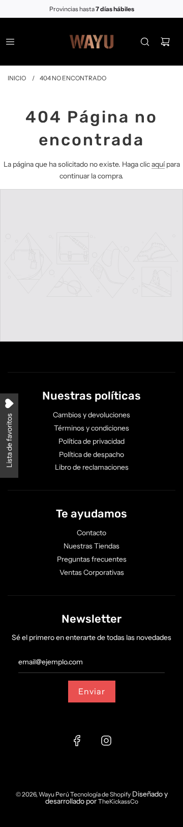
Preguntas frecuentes (92, 559)
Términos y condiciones (91, 428)
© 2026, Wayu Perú (43, 794)
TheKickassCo (118, 801)
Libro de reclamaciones (92, 467)
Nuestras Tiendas (91, 545)
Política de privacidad (91, 441)
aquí (158, 164)
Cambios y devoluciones (91, 414)
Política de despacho (91, 454)
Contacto (91, 532)
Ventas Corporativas (91, 572)
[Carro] (165, 41)
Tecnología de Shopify (100, 794)
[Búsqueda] (145, 41)
